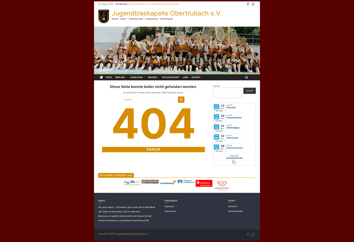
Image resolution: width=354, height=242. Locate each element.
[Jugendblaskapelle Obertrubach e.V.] (177, 28)
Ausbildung (136, 77)
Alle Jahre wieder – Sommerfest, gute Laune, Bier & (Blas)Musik (127, 207)
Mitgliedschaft (170, 77)
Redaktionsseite (235, 211)
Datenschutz (170, 211)
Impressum (170, 206)
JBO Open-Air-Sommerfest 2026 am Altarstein (119, 211)
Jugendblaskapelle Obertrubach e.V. (167, 13)
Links (185, 77)
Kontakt (196, 77)
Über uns (120, 77)
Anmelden (232, 206)
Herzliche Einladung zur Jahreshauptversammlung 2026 (153, 4)
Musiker (152, 77)
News (109, 77)
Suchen (216, 86)
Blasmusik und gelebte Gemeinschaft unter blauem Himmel (124, 216)
